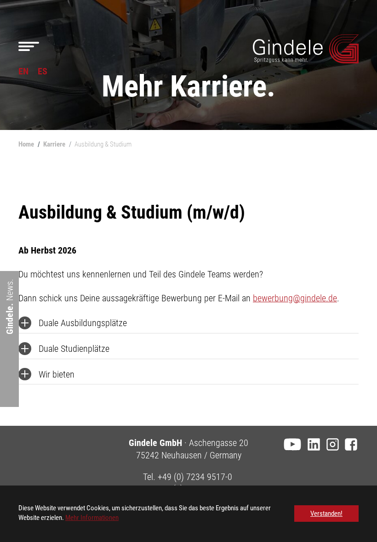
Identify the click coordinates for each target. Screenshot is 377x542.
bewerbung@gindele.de (295, 298)
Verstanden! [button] (326, 513)
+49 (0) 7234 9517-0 (195, 476)
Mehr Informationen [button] (92, 518)
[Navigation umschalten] (28, 46)
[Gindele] (306, 48)
